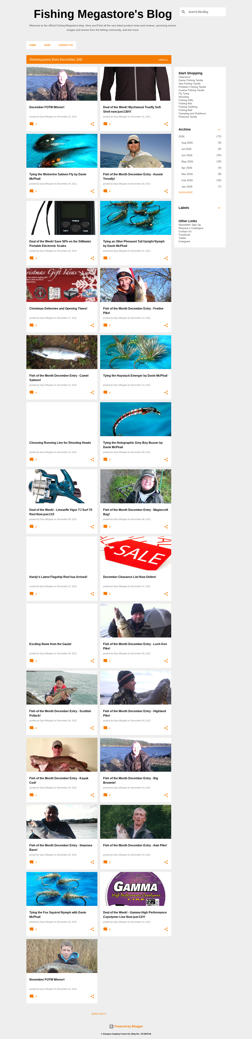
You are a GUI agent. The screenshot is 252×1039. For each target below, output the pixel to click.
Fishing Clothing (188, 106)
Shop (47, 45)
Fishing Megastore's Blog (103, 14)
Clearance (185, 76)
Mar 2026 (187, 174)
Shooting (184, 96)
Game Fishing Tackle (191, 80)
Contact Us (65, 45)
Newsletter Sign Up (190, 224)
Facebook (184, 234)
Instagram (184, 241)
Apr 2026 (187, 167)
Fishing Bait (185, 110)
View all (163, 60)
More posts (99, 1014)
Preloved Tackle (188, 116)
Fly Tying (184, 93)
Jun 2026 (187, 155)
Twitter (182, 238)
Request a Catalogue (191, 228)
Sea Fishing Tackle (190, 83)
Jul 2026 (186, 148)
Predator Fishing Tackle (192, 86)
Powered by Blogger (128, 1026)
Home (32, 45)
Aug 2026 (187, 142)
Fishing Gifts (186, 100)
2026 (181, 136)
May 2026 (187, 161)
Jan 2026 (187, 186)
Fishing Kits (185, 103)
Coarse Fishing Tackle (191, 90)
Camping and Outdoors (192, 113)
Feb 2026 (187, 180)
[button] (92, 124)
